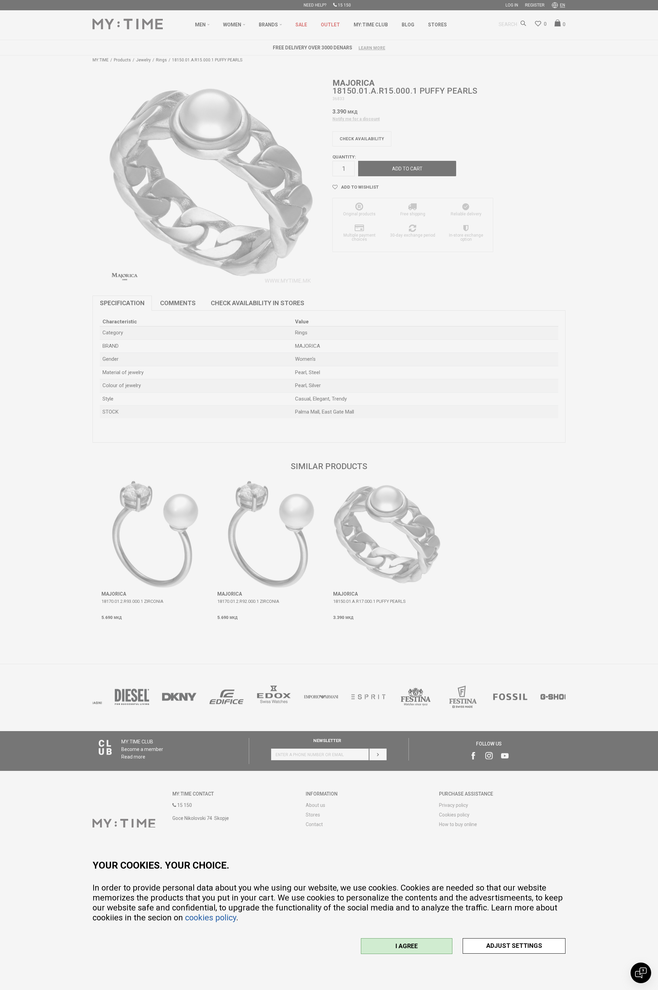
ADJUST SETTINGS (514, 945)
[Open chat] (641, 973)
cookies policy (210, 917)
